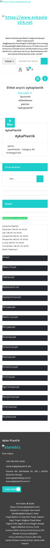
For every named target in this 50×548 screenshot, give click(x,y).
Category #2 (28, 149)
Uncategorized (13, 152)
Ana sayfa (23, 92)
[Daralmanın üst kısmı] (45, 78)
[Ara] (40, 178)
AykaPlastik (13, 130)
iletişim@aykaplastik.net (18, 466)
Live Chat (10, 489)
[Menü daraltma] (38, 79)
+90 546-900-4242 (15, 461)
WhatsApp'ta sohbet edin (15, 218)
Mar (10, 122)
